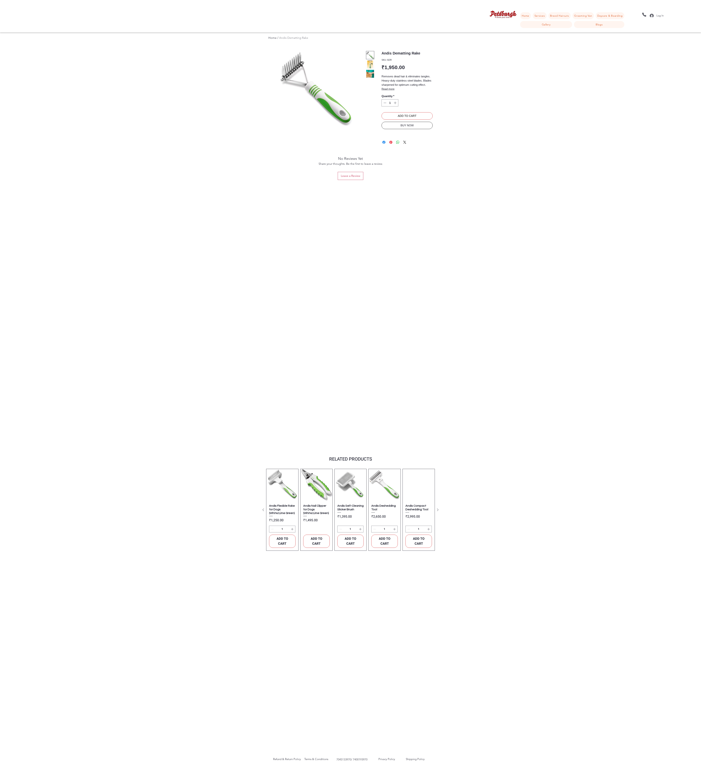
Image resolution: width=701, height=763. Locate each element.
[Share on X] (405, 142)
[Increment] (395, 102)
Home (272, 37)
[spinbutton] (390, 102)
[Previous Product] (263, 510)
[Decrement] (384, 102)
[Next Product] (438, 510)
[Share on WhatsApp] (398, 142)
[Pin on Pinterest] (391, 142)
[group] (350, 510)
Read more (388, 88)
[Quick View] (282, 485)
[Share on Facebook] (384, 142)
